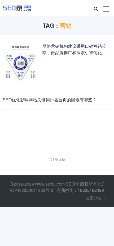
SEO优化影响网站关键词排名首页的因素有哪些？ (50, 100)
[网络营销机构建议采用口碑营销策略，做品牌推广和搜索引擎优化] (20, 63)
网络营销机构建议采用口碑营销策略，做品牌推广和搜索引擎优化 (74, 49)
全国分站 (93, 197)
